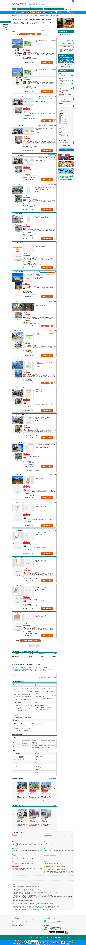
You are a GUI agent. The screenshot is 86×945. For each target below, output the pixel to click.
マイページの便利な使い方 (5, 29)
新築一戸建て (34, 9)
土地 (49, 9)
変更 (72, 75)
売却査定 (53, 9)
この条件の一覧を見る (52, 778)
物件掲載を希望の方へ (44, 937)
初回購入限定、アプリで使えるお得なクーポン (38, 4)
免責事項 (52, 937)
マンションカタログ (16, 927)
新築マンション (20, 9)
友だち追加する (50, 921)
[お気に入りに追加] (54, 62)
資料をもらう (47, 62)
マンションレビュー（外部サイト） (41, 906)
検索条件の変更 (62, 71)
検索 (73, 1)
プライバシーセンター (30, 937)
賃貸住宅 (14, 9)
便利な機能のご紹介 (59, 921)
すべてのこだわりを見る (69, 137)
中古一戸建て (40, 9)
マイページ (67, 50)
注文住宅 (46, 9)
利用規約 (37, 937)
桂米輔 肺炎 (69, 1)
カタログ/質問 (59, 9)
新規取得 (33, 3)
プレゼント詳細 (20, 869)
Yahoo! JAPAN (53, 1)
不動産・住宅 (14, 920)
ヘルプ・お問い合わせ (66, 937)
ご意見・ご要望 (58, 937)
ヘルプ (58, 1)
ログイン (26, 4)
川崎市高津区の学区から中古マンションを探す (47, 677)
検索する (67, 150)
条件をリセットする (70, 40)
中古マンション (27, 9)
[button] (13, 783)
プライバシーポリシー (20, 937)
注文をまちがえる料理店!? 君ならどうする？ (21, 1)
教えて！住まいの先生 (26, 927)
